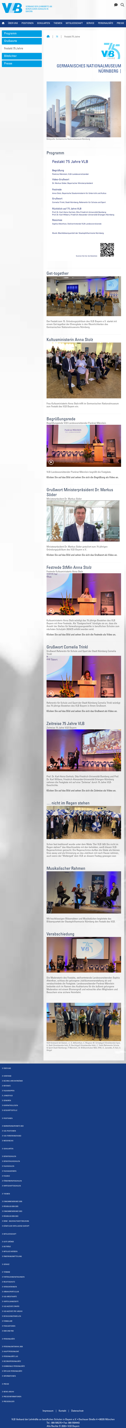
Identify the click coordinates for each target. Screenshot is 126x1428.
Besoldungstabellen (12, 1316)
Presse (120, 23)
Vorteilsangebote (11, 1302)
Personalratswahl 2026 (13, 1347)
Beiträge (7, 1247)
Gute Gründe (9, 1242)
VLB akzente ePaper (11, 1306)
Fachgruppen (9, 1091)
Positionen (27, 23)
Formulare (8, 1321)
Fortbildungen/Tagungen (14, 1277)
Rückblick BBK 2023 (11, 1216)
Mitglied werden (10, 1252)
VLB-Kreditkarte (10, 1297)
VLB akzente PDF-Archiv (13, 1311)
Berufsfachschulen (12, 1161)
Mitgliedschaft (74, 23)
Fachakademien (10, 1171)
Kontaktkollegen (11, 1105)
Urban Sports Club (11, 1292)
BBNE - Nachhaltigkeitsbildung (16, 1221)
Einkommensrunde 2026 (13, 1202)
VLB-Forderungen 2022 (12, 1136)
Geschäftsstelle (10, 1110)
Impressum (48, 1411)
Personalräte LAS (11, 1356)
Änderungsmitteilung (13, 1256)
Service (90, 23)
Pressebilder (9, 1402)
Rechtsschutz (9, 1282)
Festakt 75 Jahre (13, 48)
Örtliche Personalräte (13, 1371)
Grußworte (10, 41)
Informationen (10, 1376)
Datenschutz (77, 1411)
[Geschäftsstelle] (115, 5)
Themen (58, 23)
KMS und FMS (9, 1331)
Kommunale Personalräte (14, 1366)
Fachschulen (9, 1166)
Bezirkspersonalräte (12, 1361)
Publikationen (9, 1326)
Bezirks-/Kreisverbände (13, 1081)
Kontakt (62, 1411)
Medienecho (8, 1141)
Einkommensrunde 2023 (13, 1211)
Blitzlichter (10, 56)
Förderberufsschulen (13, 1181)
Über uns (13, 23)
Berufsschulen (10, 1156)
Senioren (7, 1101)
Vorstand (7, 1076)
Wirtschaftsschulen (12, 1186)
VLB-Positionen (10, 1131)
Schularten (43, 23)
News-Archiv (9, 1392)
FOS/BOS (7, 1176)
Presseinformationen (12, 1397)
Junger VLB (8, 1096)
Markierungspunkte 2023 (14, 1126)
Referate (7, 1086)
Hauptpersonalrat (11, 1352)
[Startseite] (48, 37)
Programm (10, 33)
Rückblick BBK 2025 (11, 1206)
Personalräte (105, 23)
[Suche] (121, 5)
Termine (7, 1272)
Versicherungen (10, 1287)
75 (57, 37)
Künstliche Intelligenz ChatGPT (16, 1226)
